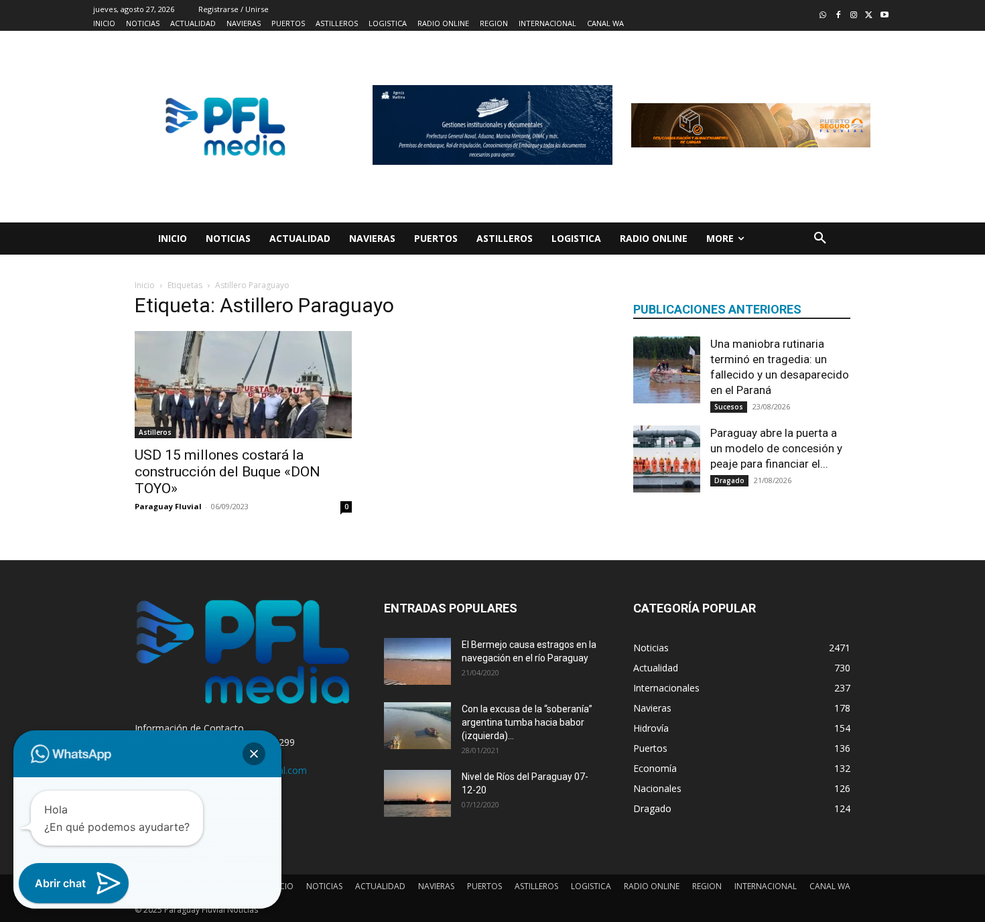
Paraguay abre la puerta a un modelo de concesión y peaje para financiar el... (776, 448)
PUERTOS (484, 886)
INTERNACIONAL (765, 886)
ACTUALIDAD (380, 886)
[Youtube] (884, 15)
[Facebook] (838, 15)
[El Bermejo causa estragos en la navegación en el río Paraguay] (417, 661)
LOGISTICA (591, 886)
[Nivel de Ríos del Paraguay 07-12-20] (417, 793)
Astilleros (155, 432)
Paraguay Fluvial (168, 506)
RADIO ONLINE (651, 886)
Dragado (729, 480)
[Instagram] (854, 15)
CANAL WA (829, 886)
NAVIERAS (436, 886)
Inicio (145, 285)
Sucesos (728, 406)
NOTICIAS (324, 886)
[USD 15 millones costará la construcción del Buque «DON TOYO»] (243, 384)
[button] (820, 238)
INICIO (281, 886)
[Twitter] (868, 15)
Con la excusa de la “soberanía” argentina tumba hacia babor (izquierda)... (527, 722)
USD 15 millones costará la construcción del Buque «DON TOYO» (227, 472)
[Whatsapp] (823, 15)
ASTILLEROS (536, 886)
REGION (707, 886)
